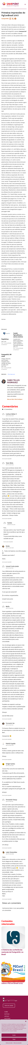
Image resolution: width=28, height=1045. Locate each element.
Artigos (6, 1016)
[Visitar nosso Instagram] (10, 19)
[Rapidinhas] (6, 333)
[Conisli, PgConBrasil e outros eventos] (19, 341)
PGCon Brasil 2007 (11, 374)
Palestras (7, 1019)
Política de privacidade (17, 1043)
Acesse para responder (6, 458)
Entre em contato (9, 1005)
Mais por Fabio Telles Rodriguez (14, 399)
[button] (26, 1021)
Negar (14, 1039)
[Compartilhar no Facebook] (15, 19)
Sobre (6, 1012)
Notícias (6, 1014)
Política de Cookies (9, 1043)
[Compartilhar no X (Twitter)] (13, 19)
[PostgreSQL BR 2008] (7, 361)
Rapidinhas (5, 339)
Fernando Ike (10, 723)
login (15, 908)
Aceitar (14, 1035)
